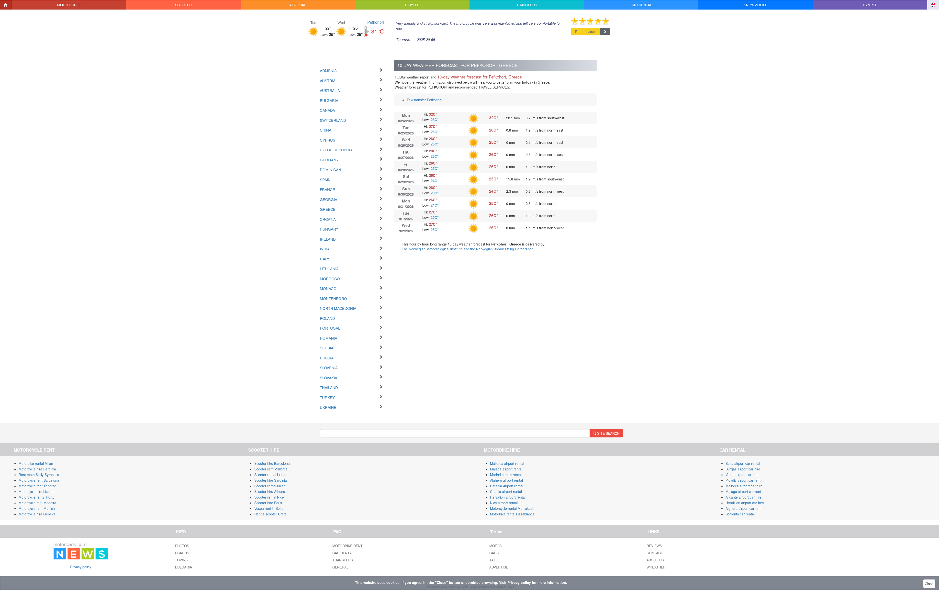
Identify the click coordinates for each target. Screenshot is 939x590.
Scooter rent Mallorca (271, 469)
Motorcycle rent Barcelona (39, 480)
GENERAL (340, 567)
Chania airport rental (506, 491)
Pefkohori (375, 22)
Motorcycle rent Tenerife (37, 485)
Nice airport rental (504, 502)
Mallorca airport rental (507, 463)
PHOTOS (182, 545)
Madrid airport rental (506, 474)
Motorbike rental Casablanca (512, 514)
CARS (494, 552)
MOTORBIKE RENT (347, 545)
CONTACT (655, 552)
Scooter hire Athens (269, 491)
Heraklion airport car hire (745, 502)
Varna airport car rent (742, 474)
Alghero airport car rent (743, 508)
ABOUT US (655, 559)
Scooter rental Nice (269, 497)
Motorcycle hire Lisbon (36, 491)
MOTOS (495, 545)
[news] (81, 550)
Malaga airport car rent (743, 491)
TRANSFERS (342, 559)
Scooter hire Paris (268, 502)
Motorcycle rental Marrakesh (512, 508)
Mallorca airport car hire (744, 485)
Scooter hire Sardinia (270, 480)
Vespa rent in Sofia (268, 508)
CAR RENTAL (343, 552)
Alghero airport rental (506, 480)
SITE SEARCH (608, 433)
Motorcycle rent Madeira (37, 502)
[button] (69, 5)
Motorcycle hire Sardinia (37, 469)
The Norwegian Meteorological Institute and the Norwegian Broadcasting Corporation (467, 248)
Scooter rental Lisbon (270, 474)
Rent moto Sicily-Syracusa (39, 474)
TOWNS (181, 559)
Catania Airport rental (506, 485)
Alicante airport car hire (743, 497)
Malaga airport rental (506, 469)
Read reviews (585, 31)
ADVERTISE (498, 567)
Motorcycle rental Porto (37, 497)
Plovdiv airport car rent (743, 480)
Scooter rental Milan (269, 485)
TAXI (493, 559)
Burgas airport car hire (743, 469)
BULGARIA (183, 567)
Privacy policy (80, 566)
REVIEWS (654, 545)
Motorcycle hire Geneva (37, 514)
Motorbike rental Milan (36, 463)
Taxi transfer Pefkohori (424, 99)
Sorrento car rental (740, 514)
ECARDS (182, 552)
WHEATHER (656, 567)
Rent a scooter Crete (270, 514)
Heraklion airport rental (507, 497)
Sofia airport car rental (743, 463)
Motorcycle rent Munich (37, 508)
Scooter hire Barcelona (272, 463)
